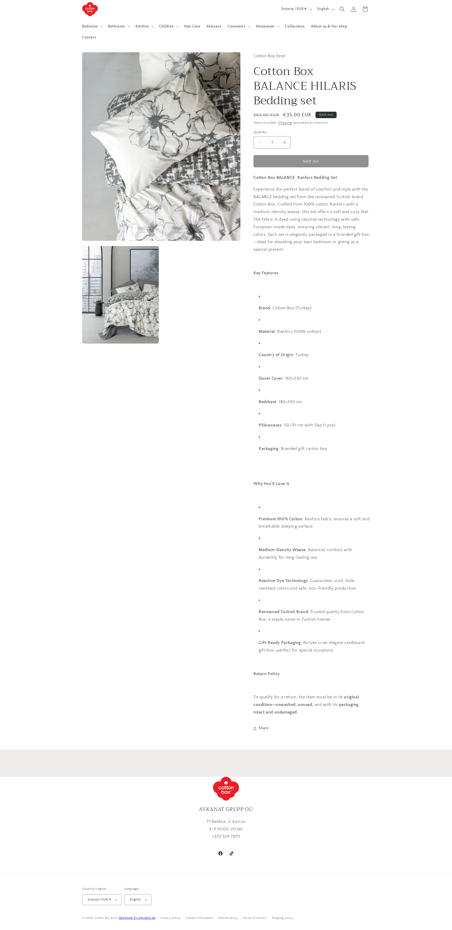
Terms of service (255, 918)
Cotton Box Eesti (106, 918)
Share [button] (264, 728)
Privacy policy (171, 918)
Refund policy (228, 918)
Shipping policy (283, 918)
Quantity (260, 132)
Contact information (199, 918)
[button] (92, 26)
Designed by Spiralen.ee (137, 918)
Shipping (285, 122)
